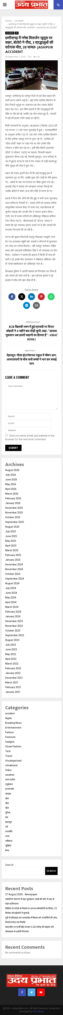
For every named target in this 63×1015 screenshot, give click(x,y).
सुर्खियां (8, 845)
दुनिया (7, 812)
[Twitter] (31, 992)
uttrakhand (11, 765)
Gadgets (10, 741)
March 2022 (11, 663)
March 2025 (11, 550)
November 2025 (14, 512)
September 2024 (14, 578)
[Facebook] (22, 992)
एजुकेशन (9, 784)
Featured (10, 737)
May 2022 (10, 654)
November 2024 (14, 569)
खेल (7, 798)
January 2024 (12, 616)
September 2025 (14, 522)
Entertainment (13, 727)
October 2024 (12, 574)
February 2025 (13, 555)
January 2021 (12, 692)
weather (10, 774)
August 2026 (12, 470)
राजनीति (8, 831)
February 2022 (13, 668)
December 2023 (14, 621)
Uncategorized (13, 760)
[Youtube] (41, 992)
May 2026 (10, 484)
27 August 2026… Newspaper (21, 894)
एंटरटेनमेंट (9, 789)
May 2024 (10, 597)
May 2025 (10, 540)
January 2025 (12, 559)
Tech (8, 751)
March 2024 (11, 607)
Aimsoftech (38, 1011)
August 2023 (12, 640)
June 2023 (11, 649)
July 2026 (10, 474)
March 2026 (11, 493)
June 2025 (11, 536)
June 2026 (11, 479)
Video (8, 770)
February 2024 (13, 611)
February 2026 (13, 498)
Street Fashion (13, 746)
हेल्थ (7, 850)
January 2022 (12, 673)
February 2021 (13, 687)
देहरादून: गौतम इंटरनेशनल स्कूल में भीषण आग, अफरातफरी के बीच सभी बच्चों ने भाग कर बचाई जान (32, 359)
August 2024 (12, 583)
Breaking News (13, 722)
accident (9, 33)
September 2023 (14, 635)
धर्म (6, 826)
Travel (8, 756)
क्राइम (8, 793)
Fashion (9, 732)
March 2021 (11, 682)
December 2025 (14, 507)
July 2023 (10, 644)
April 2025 (10, 545)
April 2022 (10, 658)
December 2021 (14, 677)
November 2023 (14, 625)
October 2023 (12, 630)
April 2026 (10, 489)
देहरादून (8, 822)
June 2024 (11, 592)
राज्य (7, 836)
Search (9, 864)
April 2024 (10, 602)
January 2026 (12, 503)
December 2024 (14, 564)
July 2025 (10, 531)
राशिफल (8, 840)
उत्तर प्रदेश (10, 779)
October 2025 (12, 517)
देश (17, 33)
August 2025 (12, 526)
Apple (8, 718)
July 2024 (10, 588)
